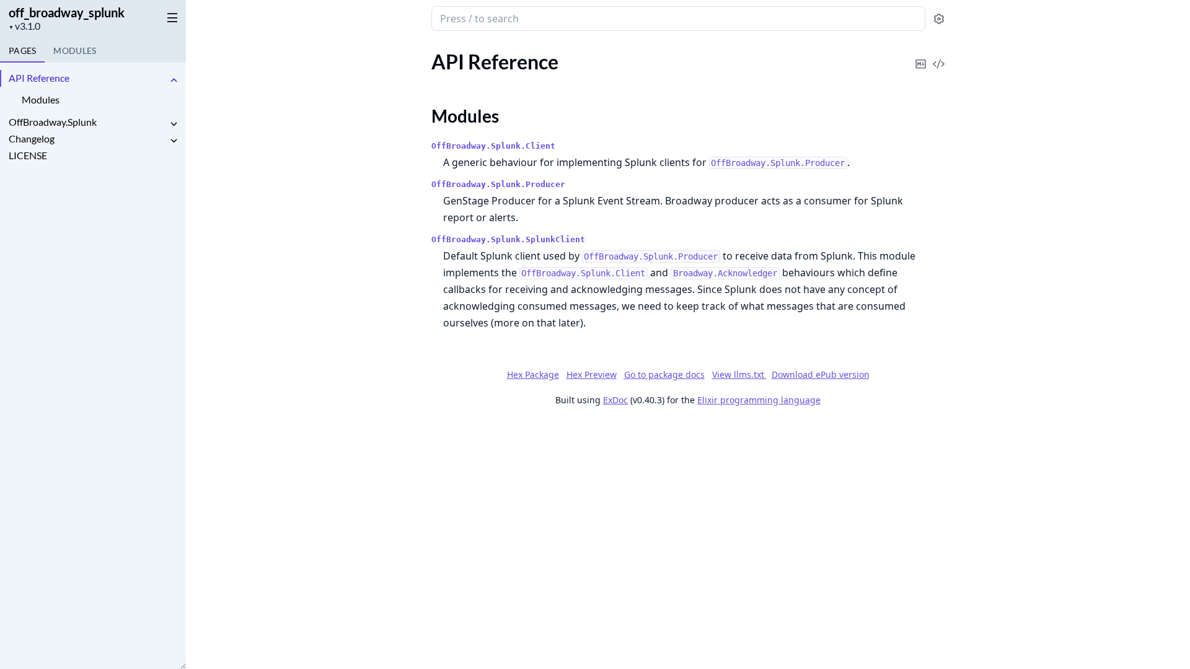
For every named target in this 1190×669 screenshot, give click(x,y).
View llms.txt (739, 374)
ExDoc (615, 400)
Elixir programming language (759, 400)
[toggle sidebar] (170, 17)
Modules (41, 99)
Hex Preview (591, 374)
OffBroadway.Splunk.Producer (498, 184)
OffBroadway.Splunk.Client (493, 146)
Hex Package (533, 374)
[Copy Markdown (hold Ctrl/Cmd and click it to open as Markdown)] (921, 55)
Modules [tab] (74, 50)
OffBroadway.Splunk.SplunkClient (508, 239)
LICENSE (28, 155)
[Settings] (939, 19)
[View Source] (939, 55)
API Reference (39, 78)
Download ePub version (821, 374)
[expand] (173, 80)
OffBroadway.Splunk (53, 122)
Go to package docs (664, 375)
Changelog (32, 138)
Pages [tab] (22, 50)
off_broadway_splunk (67, 12)
